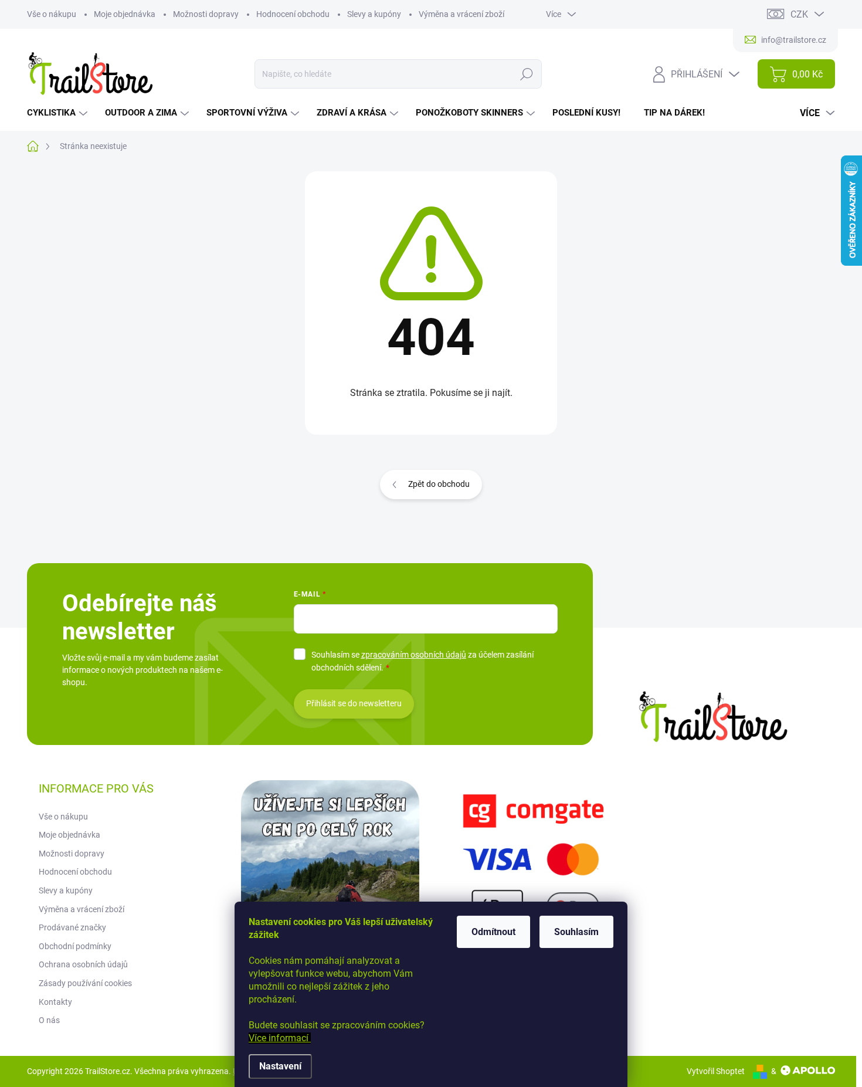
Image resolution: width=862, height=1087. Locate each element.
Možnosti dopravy (206, 14)
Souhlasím (576, 931)
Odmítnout (493, 931)
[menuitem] (58, 113)
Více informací (280, 1038)
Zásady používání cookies (85, 983)
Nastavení (280, 1066)
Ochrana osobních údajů (83, 964)
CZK (799, 14)
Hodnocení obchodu (293, 14)
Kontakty (55, 1002)
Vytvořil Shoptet (716, 1071)
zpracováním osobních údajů (413, 654)
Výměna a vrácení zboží (461, 14)
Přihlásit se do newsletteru (354, 703)
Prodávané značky (72, 927)
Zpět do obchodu (439, 484)
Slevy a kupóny (374, 14)
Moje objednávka (124, 14)
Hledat (526, 74)
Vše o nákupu (51, 14)
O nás (49, 1020)
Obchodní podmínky (75, 946)
